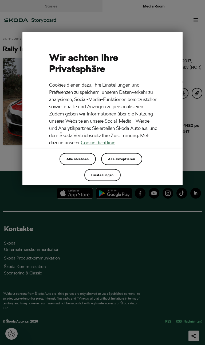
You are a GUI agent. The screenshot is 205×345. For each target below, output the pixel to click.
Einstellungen (102, 175)
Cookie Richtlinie (98, 143)
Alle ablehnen (77, 159)
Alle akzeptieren (121, 159)
